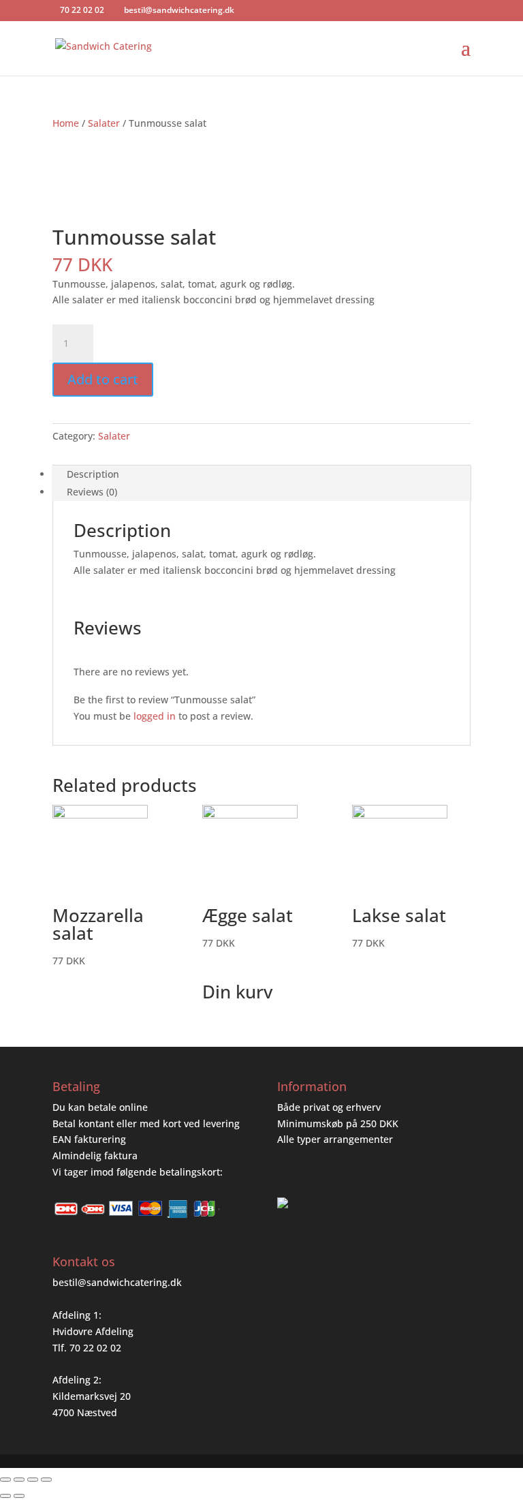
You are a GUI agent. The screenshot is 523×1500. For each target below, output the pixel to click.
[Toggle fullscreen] (32, 1480)
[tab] (261, 474)
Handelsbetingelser (321, 1171)
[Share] (19, 1480)
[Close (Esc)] (5, 1480)
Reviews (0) (92, 491)
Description (93, 474)
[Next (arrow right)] (19, 1496)
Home (65, 123)
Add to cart (102, 379)
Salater (104, 123)
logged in (154, 715)
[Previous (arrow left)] (5, 1496)
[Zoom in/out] (46, 1480)
